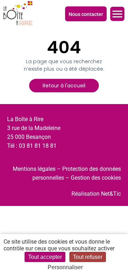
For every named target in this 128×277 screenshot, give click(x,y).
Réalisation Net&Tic (96, 193)
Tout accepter (45, 257)
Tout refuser (87, 257)
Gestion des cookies (96, 177)
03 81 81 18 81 (38, 145)
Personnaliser (65, 267)
